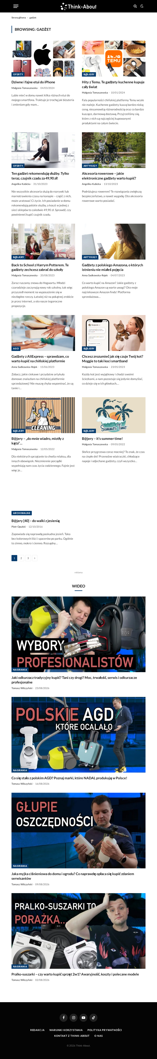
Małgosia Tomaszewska (24, 87)
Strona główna (18, 17)
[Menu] (15, 6)
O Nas (98, 1035)
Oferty (18, 74)
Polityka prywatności (104, 1030)
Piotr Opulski (18, 526)
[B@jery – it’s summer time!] (114, 415)
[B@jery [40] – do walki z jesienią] (43, 497)
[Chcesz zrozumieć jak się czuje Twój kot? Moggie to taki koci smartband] (114, 333)
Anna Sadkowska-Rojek (95, 275)
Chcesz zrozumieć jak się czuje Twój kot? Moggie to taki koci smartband (112, 358)
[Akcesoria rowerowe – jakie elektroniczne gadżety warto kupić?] (114, 150)
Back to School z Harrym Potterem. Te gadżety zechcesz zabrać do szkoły (40, 267)
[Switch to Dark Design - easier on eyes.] (141, 6)
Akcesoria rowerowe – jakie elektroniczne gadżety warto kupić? (109, 175)
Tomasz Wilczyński (21, 688)
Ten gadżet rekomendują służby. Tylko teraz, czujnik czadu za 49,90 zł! (40, 175)
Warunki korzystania (66, 1030)
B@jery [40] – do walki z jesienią (35, 521)
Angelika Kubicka (20, 183)
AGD (16, 348)
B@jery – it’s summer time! (102, 438)
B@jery (88, 74)
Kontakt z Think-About (72, 1035)
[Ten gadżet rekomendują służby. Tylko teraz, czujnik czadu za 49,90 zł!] (43, 150)
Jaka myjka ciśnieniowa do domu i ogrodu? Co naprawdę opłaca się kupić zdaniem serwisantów (72, 876)
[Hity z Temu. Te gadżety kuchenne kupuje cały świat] (114, 59)
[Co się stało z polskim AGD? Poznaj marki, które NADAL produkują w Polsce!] (78, 735)
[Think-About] (78, 6)
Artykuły (90, 166)
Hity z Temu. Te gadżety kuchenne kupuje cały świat (113, 84)
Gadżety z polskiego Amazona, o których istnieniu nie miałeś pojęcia (112, 267)
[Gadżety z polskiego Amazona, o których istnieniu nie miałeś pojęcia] (114, 242)
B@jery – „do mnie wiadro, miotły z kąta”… (37, 440)
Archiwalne (21, 513)
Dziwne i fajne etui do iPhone (33, 82)
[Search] (135, 6)
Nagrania (20, 670)
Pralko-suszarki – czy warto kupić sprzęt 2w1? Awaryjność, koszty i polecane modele (75, 974)
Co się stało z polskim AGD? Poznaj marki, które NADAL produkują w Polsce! (69, 778)
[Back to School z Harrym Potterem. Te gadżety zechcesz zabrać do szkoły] (43, 242)
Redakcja (37, 1030)
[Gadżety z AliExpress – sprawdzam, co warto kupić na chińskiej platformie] (43, 333)
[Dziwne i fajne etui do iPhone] (43, 59)
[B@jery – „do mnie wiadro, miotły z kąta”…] (43, 415)
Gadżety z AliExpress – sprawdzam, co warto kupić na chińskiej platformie (40, 358)
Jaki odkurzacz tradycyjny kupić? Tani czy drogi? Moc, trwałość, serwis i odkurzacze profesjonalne (74, 679)
